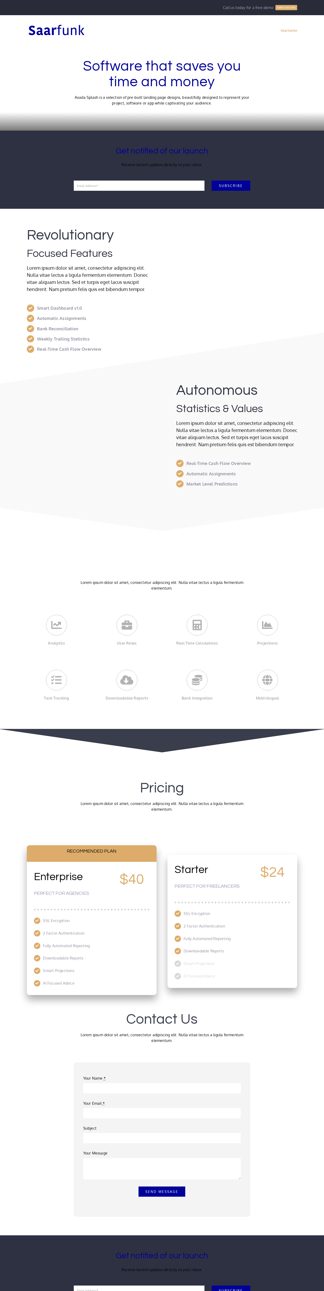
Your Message (95, 1153)
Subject (90, 1128)
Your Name (94, 1078)
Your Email (94, 1103)
